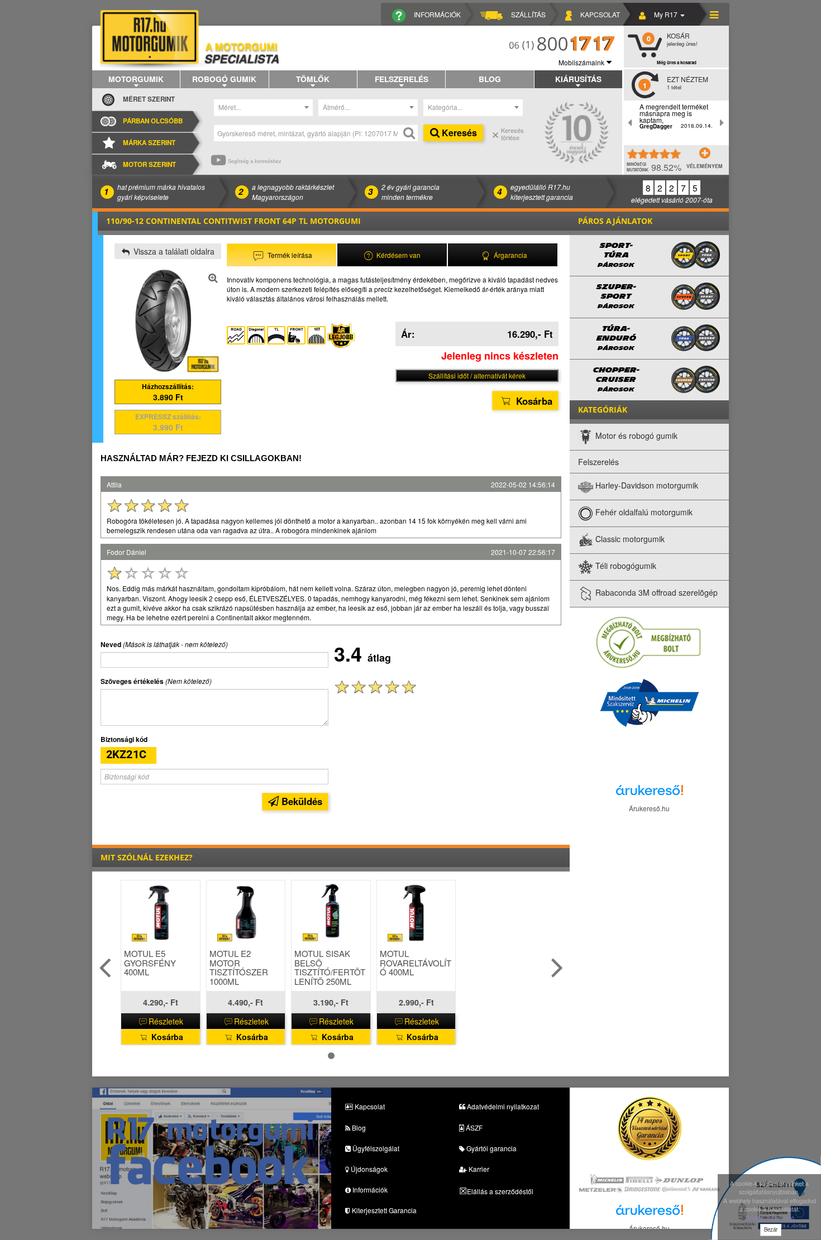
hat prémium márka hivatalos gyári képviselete (161, 191)
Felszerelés (401, 78)
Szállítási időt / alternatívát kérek (477, 375)
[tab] (281, 254)
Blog (490, 78)
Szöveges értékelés (132, 681)
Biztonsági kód (124, 739)
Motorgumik (136, 78)
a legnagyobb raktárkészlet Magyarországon (293, 191)
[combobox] (263, 107)
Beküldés (300, 801)
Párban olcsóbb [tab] (153, 121)
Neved (111, 644)
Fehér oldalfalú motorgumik (643, 512)
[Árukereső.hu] (649, 793)
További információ (769, 1218)
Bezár (770, 1229)
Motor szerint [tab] (149, 164)
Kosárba (532, 401)
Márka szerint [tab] (149, 142)
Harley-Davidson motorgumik (645, 485)
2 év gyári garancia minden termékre (410, 191)
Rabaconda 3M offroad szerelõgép (655, 593)
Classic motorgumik (629, 539)
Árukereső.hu (649, 808)
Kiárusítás (578, 78)
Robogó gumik (224, 78)
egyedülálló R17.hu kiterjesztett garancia (541, 191)
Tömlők (313, 78)
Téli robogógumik (624, 566)
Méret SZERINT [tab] (149, 99)
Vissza (172, 251)
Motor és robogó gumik (635, 436)
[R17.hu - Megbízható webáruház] (648, 642)
